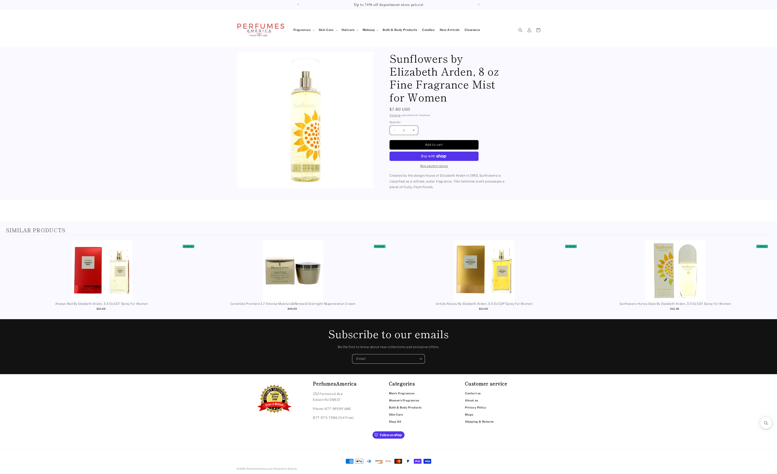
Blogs (469, 414)
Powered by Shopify (285, 468)
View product (101, 275)
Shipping (395, 115)
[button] (303, 30)
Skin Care (396, 414)
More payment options (434, 165)
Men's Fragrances (402, 393)
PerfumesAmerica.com (259, 468)
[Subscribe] (420, 359)
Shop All (395, 421)
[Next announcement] (478, 4)
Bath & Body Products (405, 407)
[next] (767, 278)
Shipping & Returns (479, 421)
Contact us (473, 393)
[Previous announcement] (298, 4)
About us (471, 400)
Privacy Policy (475, 407)
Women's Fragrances (404, 400)
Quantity (395, 122)
